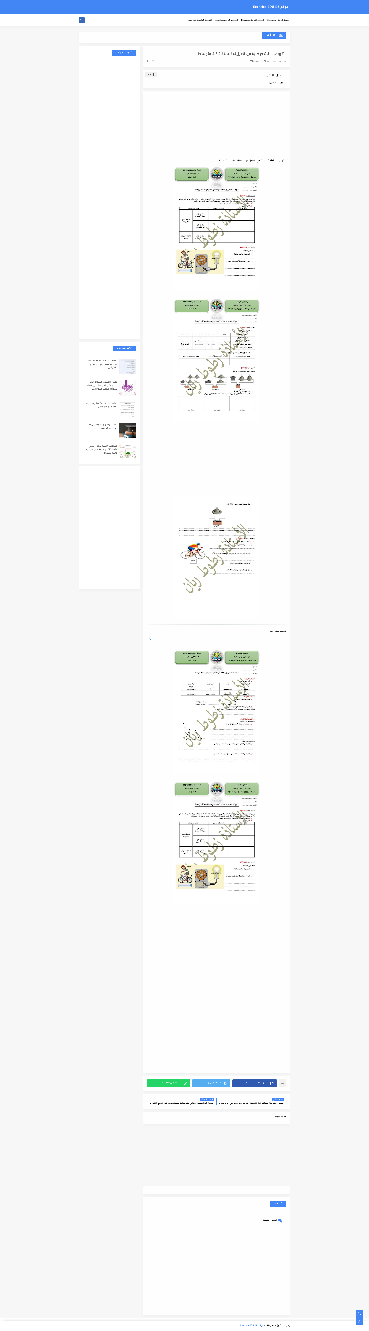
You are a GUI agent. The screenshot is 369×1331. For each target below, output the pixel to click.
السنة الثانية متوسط (252, 20)
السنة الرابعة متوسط (199, 20)
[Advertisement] (216, 128)
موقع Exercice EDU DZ (271, 7)
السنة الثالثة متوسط (226, 20)
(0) (149, 61)
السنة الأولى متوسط (278, 20)
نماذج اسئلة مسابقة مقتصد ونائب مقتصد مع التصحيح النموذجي (102, 364)
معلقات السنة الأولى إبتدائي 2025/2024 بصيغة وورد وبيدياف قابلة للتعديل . (101, 449)
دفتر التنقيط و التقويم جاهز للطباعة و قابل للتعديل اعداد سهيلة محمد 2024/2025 (102, 385)
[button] (254, 1083)
